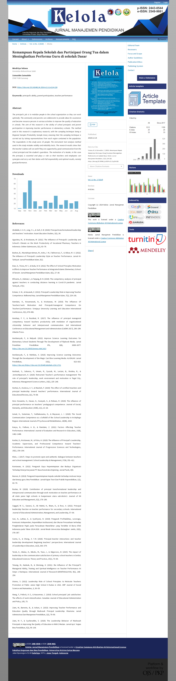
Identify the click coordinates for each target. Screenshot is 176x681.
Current (15, 39)
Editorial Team (133, 45)
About (24, 39)
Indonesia (63, 653)
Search (163, 39)
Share (90, 250)
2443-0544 (36, 644)
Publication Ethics (135, 62)
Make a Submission (147, 78)
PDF (93, 124)
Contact (131, 70)
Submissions (37, 39)
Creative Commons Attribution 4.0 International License (100, 647)
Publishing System (135, 66)
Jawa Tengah (52, 653)
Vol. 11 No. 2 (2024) (37, 44)
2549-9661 (51, 644)
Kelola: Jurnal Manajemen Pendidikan (42, 647)
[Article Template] (147, 106)
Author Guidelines (135, 58)
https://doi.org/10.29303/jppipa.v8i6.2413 (29, 348)
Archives (49, 39)
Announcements (62, 39)
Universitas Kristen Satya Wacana (64, 650)
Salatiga (36, 653)
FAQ (74, 39)
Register (157, 2)
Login (165, 2)
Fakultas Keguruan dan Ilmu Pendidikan (30, 650)
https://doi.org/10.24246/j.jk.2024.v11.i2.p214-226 (37, 87)
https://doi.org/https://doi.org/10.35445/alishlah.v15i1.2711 (36, 365)
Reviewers (132, 49)
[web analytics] (134, 173)
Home (14, 44)
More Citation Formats (99, 166)
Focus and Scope (135, 53)
